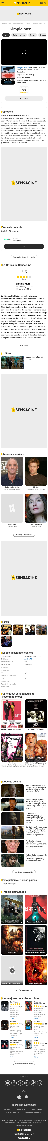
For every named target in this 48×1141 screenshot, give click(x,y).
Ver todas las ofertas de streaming (24, 257)
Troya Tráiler (12, 952)
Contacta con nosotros (25, 1120)
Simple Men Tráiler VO (34, 357)
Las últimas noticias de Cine (24, 872)
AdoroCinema (9, 1113)
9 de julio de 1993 (23, 68)
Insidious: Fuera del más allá (16, 1041)
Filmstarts (20, 1110)
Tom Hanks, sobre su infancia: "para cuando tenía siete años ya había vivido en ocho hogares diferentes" (36, 844)
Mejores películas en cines (24, 1063)
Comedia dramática (24, 70)
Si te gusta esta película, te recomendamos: (18, 695)
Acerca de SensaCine (9, 1120)
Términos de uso (39, 1120)
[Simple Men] (8, 75)
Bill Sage (42, 80)
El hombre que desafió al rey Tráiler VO (12, 983)
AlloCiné (5, 1110)
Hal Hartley (30, 75)
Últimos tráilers (24, 990)
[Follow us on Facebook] (14, 1083)
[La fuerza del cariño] (36, 713)
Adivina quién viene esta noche (13, 729)
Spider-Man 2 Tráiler (35, 983)
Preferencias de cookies (24, 1125)
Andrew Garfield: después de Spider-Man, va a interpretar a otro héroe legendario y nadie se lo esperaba (36, 857)
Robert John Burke (30, 80)
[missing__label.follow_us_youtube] (8, 1083)
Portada (4, 23)
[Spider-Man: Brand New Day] (28, 1006)
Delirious (12, 763)
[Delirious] (12, 747)
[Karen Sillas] (12, 508)
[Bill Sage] (36, 471)
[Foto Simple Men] (6, 630)
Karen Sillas (21, 82)
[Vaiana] (28, 1044)
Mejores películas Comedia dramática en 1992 (29, 766)
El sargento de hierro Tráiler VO (35, 952)
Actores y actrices (13, 454)
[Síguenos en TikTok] (34, 1083)
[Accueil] (22, 3)
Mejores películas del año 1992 (23, 765)
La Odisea (13, 1002)
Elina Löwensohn (36, 524)
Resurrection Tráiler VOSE (36, 922)
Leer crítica (24, 345)
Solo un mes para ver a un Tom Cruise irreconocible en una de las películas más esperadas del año (36, 788)
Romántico (21, 72)
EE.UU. (39, 656)
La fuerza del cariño (36, 729)
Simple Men (9, 884)
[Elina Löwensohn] (36, 508)
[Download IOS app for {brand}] (20, 1097)
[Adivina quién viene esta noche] (12, 713)
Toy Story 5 (38, 1021)
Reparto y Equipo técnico (24, 535)
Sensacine (24, 88)
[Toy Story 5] (28, 1025)
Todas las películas (18, 23)
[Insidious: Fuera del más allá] (5, 1044)
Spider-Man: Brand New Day (39, 1003)
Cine (9, 23)
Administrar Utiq (26, 1123)
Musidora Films (29, 659)
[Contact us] (40, 1083)
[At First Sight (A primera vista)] (36, 747)
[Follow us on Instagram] (27, 1083)
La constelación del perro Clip (12, 922)
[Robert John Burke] (12, 471)
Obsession (14, 1021)
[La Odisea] (5, 1006)
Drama (35, 70)
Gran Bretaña (28, 656)
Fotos (5, 621)
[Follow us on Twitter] (21, 1083)
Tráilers (6, 353)
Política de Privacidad (12, 1123)
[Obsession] (5, 1025)
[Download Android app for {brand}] (27, 1097)
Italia (34, 656)
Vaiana (36, 1040)
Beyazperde (36, 1110)
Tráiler (12, 1018)
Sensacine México (32, 1113)
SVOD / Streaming (10, 231)
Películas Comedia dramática (33, 23)
